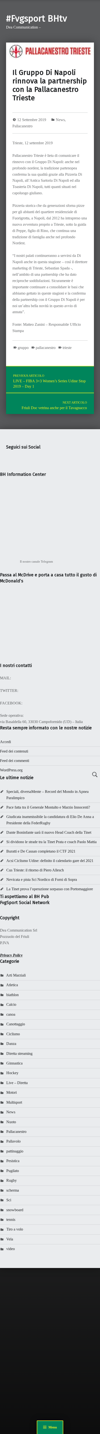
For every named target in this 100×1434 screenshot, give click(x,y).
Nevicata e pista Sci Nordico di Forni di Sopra (41, 879)
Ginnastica (14, 1063)
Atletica (12, 985)
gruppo (23, 348)
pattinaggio (14, 1151)
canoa (10, 1014)
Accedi (5, 742)
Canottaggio (15, 1024)
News (60, 120)
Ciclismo (13, 1034)
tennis (10, 1219)
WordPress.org (11, 770)
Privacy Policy (11, 955)
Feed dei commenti (14, 761)
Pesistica (12, 1161)
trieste (67, 348)
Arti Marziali (16, 975)
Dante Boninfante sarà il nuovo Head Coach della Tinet (48, 832)
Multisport (14, 1102)
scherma (12, 1190)
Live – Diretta (17, 1083)
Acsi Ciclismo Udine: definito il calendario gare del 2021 (49, 861)
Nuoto (11, 1122)
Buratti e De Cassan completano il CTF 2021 (40, 851)
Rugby (11, 1180)
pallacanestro (46, 348)
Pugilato (12, 1171)
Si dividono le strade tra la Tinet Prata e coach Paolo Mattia (51, 842)
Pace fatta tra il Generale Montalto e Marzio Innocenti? (48, 807)
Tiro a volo (14, 1229)
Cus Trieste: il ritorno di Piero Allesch (35, 870)
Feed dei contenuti (14, 751)
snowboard (14, 1210)
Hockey (12, 1073)
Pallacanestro (22, 126)
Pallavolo (13, 1141)
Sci (8, 1200)
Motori (11, 1092)
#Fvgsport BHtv (36, 18)
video (10, 1249)
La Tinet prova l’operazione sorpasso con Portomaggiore (49, 889)
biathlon (12, 995)
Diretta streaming (19, 1053)
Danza (11, 1044)
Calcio (11, 1004)
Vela (9, 1239)
